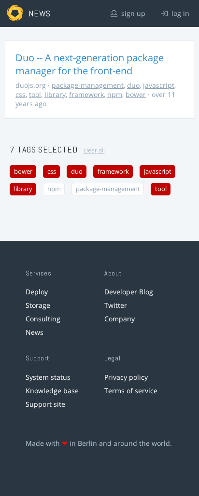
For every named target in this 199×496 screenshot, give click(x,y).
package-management (88, 85)
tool (35, 94)
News (34, 332)
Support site (45, 404)
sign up (132, 13)
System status (48, 377)
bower (136, 94)
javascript (158, 85)
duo (133, 85)
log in (179, 13)
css (20, 94)
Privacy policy (126, 377)
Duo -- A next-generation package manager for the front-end (89, 64)
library (55, 94)
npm (114, 94)
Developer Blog (128, 291)
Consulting (43, 318)
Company (119, 318)
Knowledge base (52, 390)
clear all (94, 150)
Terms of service (130, 390)
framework (86, 94)
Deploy (37, 291)
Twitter (115, 305)
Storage (38, 305)
